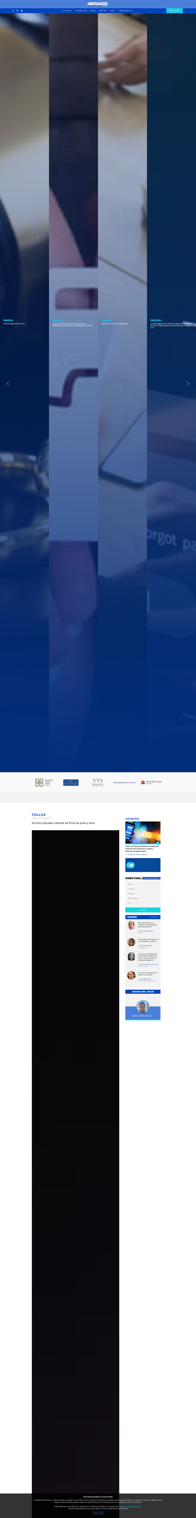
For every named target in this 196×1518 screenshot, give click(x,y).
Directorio (103, 11)
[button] (13, 11)
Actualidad (67, 11)
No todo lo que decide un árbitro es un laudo (147, 974)
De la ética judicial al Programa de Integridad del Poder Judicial (147, 925)
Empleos (93, 11)
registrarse (174, 10)
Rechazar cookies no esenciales (130, 1506)
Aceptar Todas (98, 1513)
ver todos (153, 917)
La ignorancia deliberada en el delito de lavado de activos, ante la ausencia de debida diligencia (147, 957)
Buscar (143, 910)
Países (112, 11)
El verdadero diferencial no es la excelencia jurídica (148, 940)
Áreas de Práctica (125, 11)
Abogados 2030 (81, 11)
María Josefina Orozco (142, 1015)
